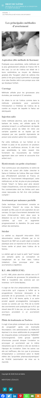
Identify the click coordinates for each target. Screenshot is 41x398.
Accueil (5, 12)
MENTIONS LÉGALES (10, 380)
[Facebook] (5, 389)
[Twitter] (11, 389)
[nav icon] (3, 5)
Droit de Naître (14, 4)
